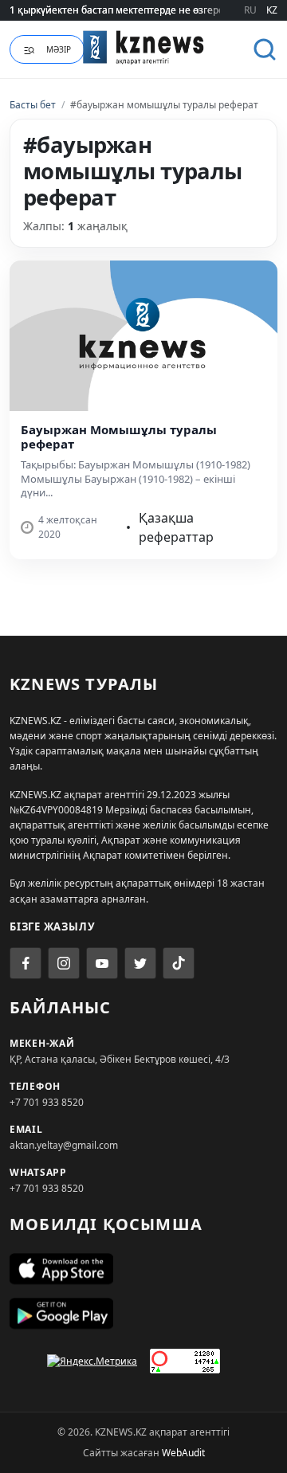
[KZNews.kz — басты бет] (143, 47)
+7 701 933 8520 (47, 1102)
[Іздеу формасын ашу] (264, 49)
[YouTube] (102, 963)
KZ (271, 10)
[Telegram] (140, 963)
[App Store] (143, 1269)
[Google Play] (143, 1314)
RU (250, 10)
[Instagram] (64, 963)
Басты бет (33, 105)
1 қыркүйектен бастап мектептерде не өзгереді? (123, 10)
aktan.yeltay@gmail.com (64, 1145)
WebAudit (183, 1452)
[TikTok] (179, 963)
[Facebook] (25, 963)
